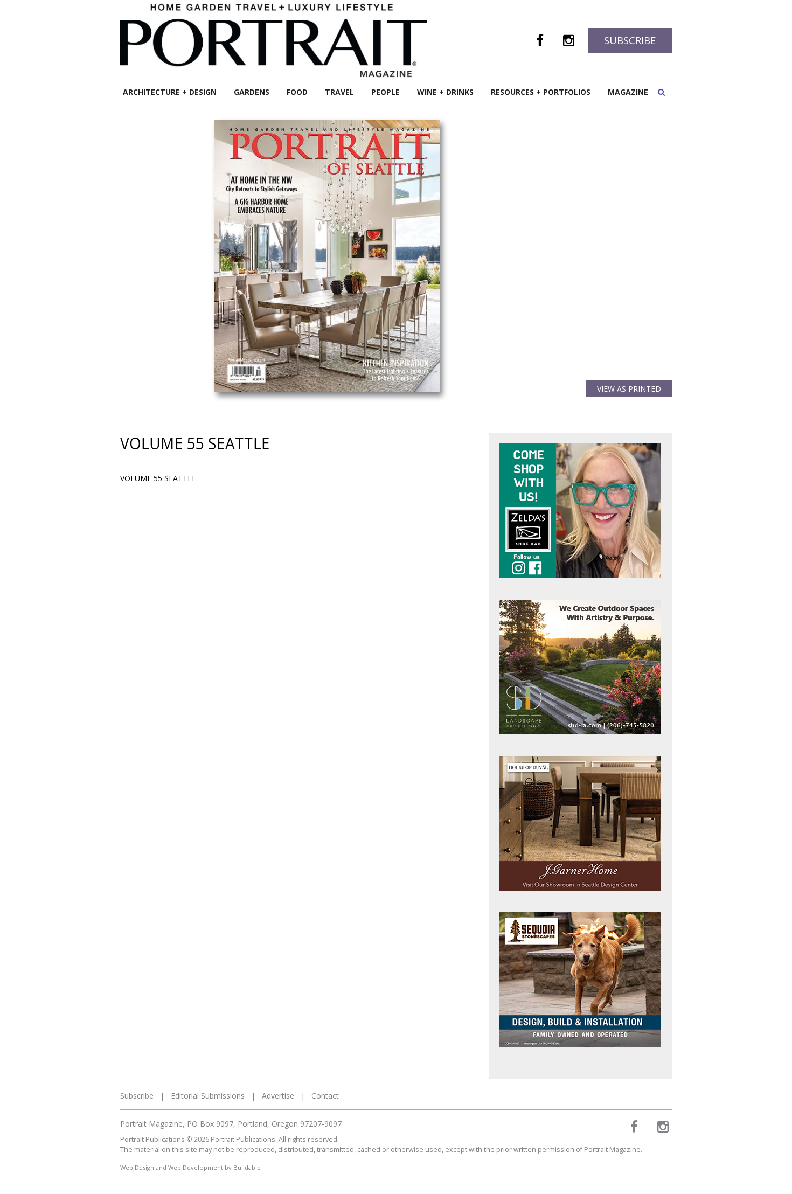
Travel (339, 92)
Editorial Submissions (208, 1096)
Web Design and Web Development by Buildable (190, 1167)
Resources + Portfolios (540, 92)
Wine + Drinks (445, 92)
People (385, 92)
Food (297, 92)
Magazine (628, 92)
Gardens (251, 92)
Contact (325, 1096)
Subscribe (630, 40)
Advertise (278, 1096)
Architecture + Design (170, 92)
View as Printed (629, 389)
